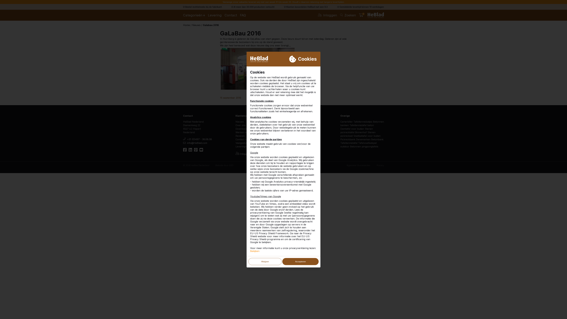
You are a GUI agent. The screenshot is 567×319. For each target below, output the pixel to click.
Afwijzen (265, 261)
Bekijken (254, 251)
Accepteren (300, 261)
